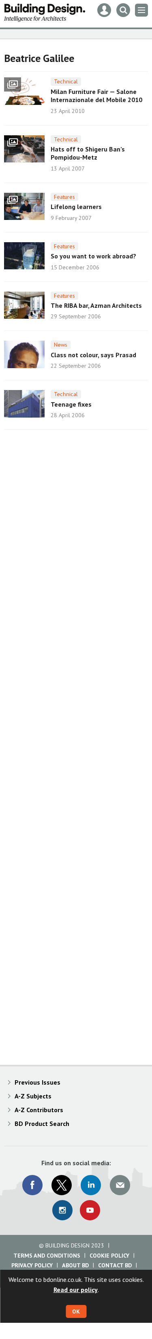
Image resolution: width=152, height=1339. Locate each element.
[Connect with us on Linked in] (90, 1185)
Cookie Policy (109, 1255)
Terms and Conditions (46, 1255)
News (60, 344)
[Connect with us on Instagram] (62, 1210)
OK (76, 1311)
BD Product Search (42, 1123)
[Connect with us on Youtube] (90, 1210)
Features (64, 196)
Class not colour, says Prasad (93, 355)
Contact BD (115, 1265)
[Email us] (120, 1185)
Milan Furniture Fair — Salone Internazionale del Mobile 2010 (96, 95)
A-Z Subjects (33, 1096)
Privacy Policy (32, 1265)
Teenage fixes (71, 404)
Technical (66, 81)
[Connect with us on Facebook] (32, 1185)
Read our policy (76, 1290)
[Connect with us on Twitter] (61, 1185)
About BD (75, 1265)
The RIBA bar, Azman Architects (96, 305)
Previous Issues (37, 1082)
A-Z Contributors (39, 1110)
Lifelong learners (76, 207)
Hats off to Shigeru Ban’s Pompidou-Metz (88, 153)
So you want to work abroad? (93, 256)
